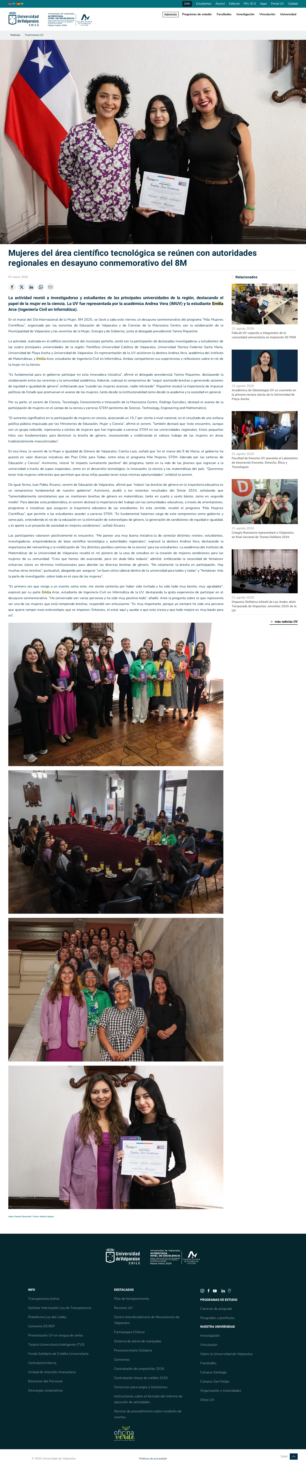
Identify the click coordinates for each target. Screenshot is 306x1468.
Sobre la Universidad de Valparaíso (226, 1354)
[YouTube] (215, 1290)
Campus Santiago (213, 1372)
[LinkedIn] (31, 287)
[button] (294, 1456)
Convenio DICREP (41, 1326)
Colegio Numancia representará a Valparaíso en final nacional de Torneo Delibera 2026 (263, 534)
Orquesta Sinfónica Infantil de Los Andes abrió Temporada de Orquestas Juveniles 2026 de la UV (264, 606)
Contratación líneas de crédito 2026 (141, 1378)
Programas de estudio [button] (197, 14)
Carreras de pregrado (216, 1308)
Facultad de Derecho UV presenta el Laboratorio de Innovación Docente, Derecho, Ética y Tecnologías (265, 462)
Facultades (224, 14)
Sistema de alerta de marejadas (137, 1341)
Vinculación (267, 14)
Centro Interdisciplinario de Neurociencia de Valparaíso (146, 1320)
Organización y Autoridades (220, 1390)
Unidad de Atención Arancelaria (52, 1372)
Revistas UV (123, 1308)
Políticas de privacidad (153, 1458)
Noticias (15, 35)
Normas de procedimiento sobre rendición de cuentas (148, 1414)
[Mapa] (229, 1290)
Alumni (220, 4)
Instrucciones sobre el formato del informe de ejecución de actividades (148, 1399)
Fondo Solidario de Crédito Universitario (58, 1353)
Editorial (234, 4)
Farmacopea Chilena (129, 1332)
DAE (187, 4)
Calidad (293, 4)
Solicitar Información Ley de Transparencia (59, 1308)
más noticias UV (286, 621)
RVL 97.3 (250, 4)
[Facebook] (12, 287)
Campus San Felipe (214, 1381)
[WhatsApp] (41, 287)
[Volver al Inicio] (50, 19)
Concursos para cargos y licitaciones (141, 1387)
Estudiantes (203, 4)
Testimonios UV (34, 35)
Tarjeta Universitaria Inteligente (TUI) (56, 1344)
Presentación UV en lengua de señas (55, 1335)
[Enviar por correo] (50, 287)
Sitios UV (207, 1400)
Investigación (245, 14)
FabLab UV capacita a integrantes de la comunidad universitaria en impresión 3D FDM (264, 335)
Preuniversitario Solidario (133, 1350)
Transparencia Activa (43, 1298)
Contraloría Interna (42, 1363)
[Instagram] (202, 1290)
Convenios (122, 1359)
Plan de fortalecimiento (131, 1298)
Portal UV (277, 4)
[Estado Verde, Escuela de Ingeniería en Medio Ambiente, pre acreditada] (124, 1433)
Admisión (170, 14)
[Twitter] (21, 287)
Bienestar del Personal (45, 1381)
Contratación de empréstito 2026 (139, 1368)
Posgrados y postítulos (217, 1318)
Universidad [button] (288, 14)
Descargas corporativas (45, 1390)
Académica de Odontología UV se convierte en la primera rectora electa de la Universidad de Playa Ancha (264, 394)
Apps (263, 4)
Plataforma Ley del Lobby (47, 1317)
